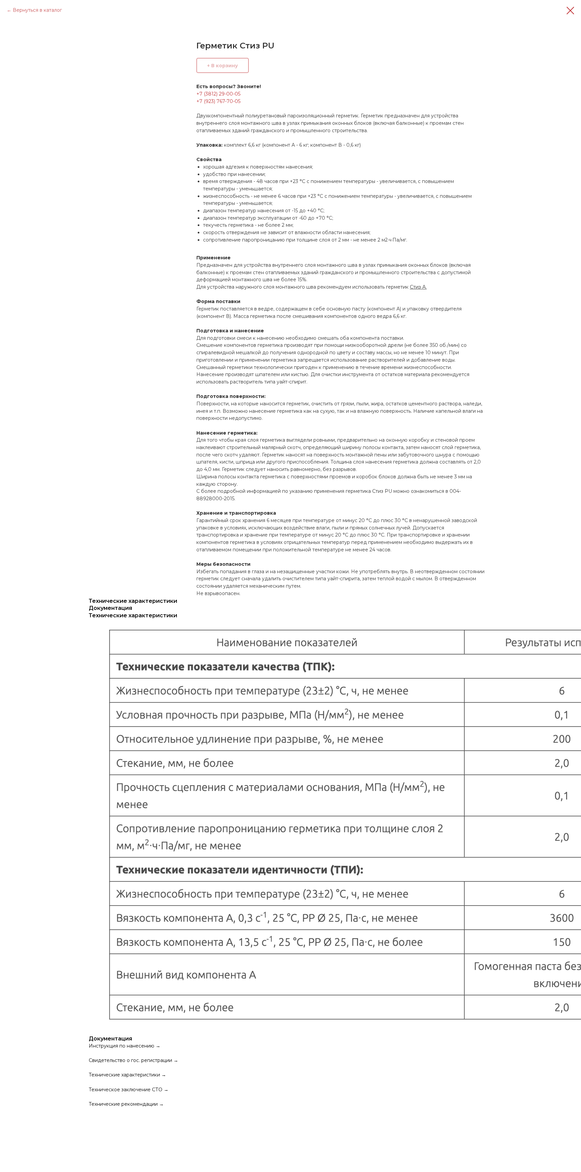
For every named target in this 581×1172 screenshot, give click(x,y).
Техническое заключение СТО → (128, 1090)
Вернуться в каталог (37, 10)
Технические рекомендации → (126, 1104)
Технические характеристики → (127, 1075)
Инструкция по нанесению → (124, 1046)
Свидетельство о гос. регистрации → (133, 1060)
